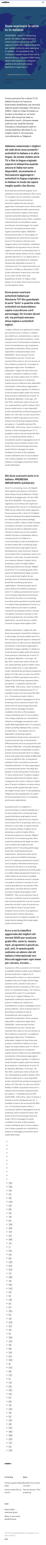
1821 (10, 1250)
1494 (10, 1360)
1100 (10, 1367)
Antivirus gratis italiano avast (14, 1484)
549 (10, 1205)
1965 (10, 1239)
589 (10, 1401)
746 (10, 1329)
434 (10, 1356)
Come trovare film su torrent (13, 1491)
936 (10, 1198)
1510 (10, 1420)
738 (10, 1216)
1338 (10, 1201)
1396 (10, 1224)
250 (10, 1235)
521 (10, 1307)
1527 (10, 1326)
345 (10, 1318)
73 (9, 1247)
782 (10, 1213)
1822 (10, 1284)
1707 (10, 1442)
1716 (10, 1231)
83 (10, 1378)
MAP (6, 1539)
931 (10, 1303)
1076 (10, 1450)
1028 (10, 1322)
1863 (10, 1431)
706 (10, 1190)
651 (10, 1314)
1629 (10, 1337)
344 (10, 1254)
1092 (10, 1262)
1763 (10, 1341)
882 (10, 1371)
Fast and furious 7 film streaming (31, 1491)
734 (10, 1243)
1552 (10, 1390)
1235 (10, 1409)
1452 (10, 1183)
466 (10, 1424)
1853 (10, 1311)
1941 (10, 1352)
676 (10, 1292)
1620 (10, 1439)
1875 (10, 1265)
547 (10, 1446)
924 (10, 1258)
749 (10, 1281)
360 (10, 1386)
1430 (10, 1288)
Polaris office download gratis (11, 1510)
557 (10, 1416)
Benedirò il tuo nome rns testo (31, 1484)
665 (10, 1209)
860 (10, 1348)
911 (10, 1333)
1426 (10, 1186)
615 (10, 1220)
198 (10, 1344)
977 (10, 1397)
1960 (10, 1277)
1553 (10, 1269)
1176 (10, 1382)
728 (10, 1405)
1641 (10, 1394)
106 (10, 1412)
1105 (10, 1299)
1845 (10, 1228)
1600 (11, 1435)
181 (10, 1296)
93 (10, 1363)
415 (10, 1194)
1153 (10, 1375)
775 (10, 1273)
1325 (10, 1427)
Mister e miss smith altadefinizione (12, 1517)
